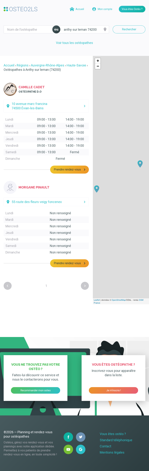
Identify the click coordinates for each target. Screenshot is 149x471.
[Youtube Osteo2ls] (68, 449)
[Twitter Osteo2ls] (80, 437)
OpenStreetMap (119, 299)
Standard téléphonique (116, 440)
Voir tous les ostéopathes (74, 43)
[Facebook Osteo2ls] (68, 437)
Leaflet (97, 299)
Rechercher (129, 29)
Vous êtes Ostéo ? (132, 9)
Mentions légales (112, 452)
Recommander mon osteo (36, 390)
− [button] (98, 66)
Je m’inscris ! (113, 390)
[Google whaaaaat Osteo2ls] (80, 449)
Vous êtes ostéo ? (113, 434)
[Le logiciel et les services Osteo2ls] (20, 9)
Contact (105, 446)
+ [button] (98, 60)
